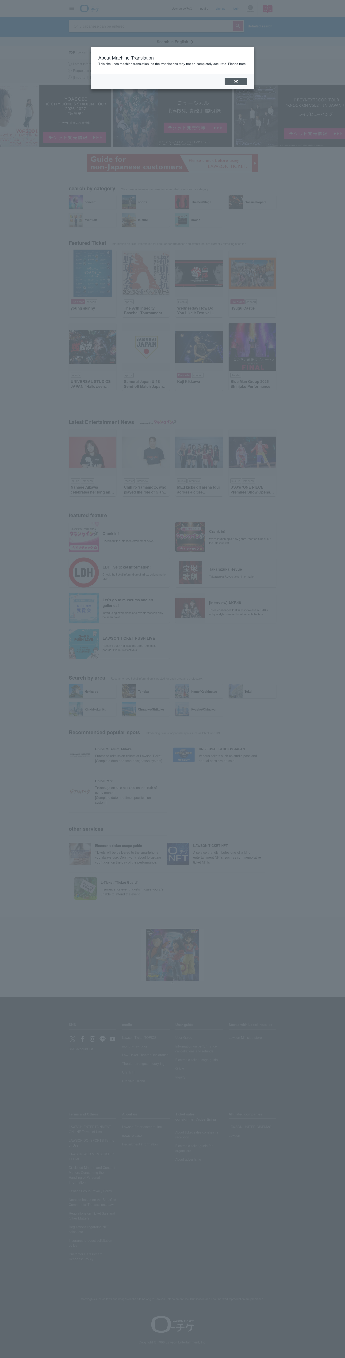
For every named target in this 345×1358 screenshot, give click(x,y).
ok (236, 81)
